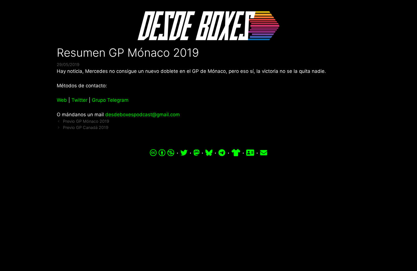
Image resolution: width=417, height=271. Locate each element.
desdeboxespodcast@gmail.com (142, 114)
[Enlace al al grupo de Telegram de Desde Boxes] (221, 153)
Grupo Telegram (110, 100)
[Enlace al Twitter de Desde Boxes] (184, 153)
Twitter (79, 100)
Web (62, 100)
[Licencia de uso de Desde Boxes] (162, 153)
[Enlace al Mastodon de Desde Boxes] (196, 153)
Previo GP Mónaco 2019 (86, 121)
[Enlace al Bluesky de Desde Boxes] (208, 153)
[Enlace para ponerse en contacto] (263, 153)
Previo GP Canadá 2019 (85, 127)
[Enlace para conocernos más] (250, 153)
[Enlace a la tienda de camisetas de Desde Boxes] (235, 153)
